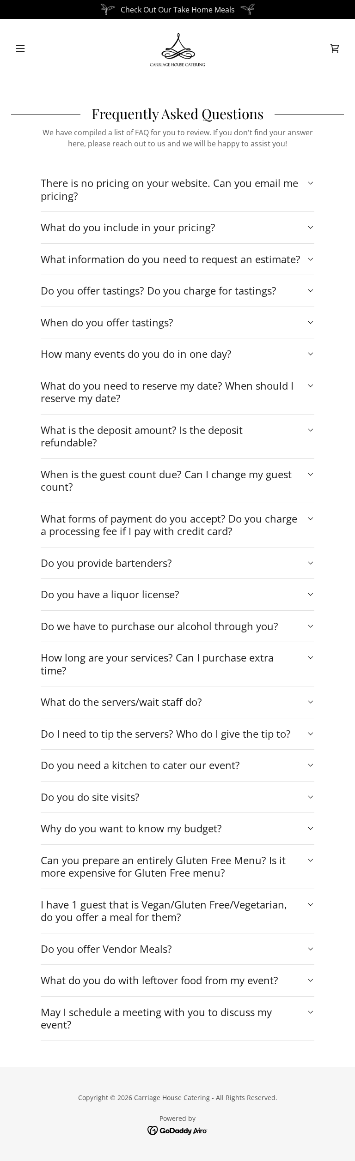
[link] (177, 48)
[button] (36, 48)
